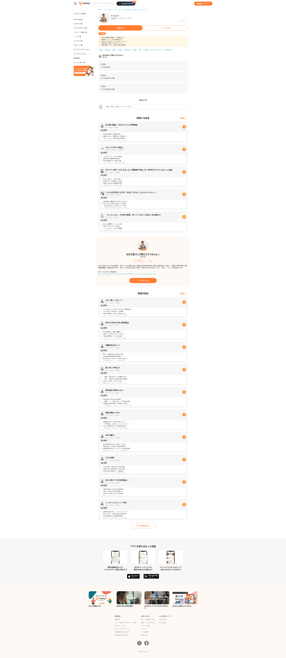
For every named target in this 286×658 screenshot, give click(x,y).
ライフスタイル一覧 (80, 28)
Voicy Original (78, 19)
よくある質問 (144, 632)
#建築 (101, 50)
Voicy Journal (162, 619)
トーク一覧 (77, 36)
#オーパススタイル (156, 50)
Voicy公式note (163, 622)
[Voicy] (84, 4)
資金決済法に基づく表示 (121, 635)
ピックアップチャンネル (82, 49)
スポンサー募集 (145, 625)
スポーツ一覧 (78, 45)
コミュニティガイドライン (122, 629)
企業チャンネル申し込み (148, 622)
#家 (140, 50)
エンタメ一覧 (78, 41)
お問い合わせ (144, 635)
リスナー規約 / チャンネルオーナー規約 (126, 622)
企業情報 (117, 619)
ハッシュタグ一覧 (79, 62)
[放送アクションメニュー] (186, 21)
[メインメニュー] (75, 3)
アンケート (144, 629)
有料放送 (77, 58)
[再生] (184, 127)
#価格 (134, 50)
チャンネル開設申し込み (148, 619)
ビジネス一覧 (78, 24)
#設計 (114, 50)
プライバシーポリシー (121, 625)
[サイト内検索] (112, 3)
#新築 (120, 50)
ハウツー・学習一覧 (80, 32)
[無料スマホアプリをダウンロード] (83, 71)
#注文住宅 (127, 50)
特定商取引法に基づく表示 (122, 632)
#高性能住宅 (168, 50)
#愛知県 (107, 50)
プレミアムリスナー (80, 54)
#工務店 (145, 50)
